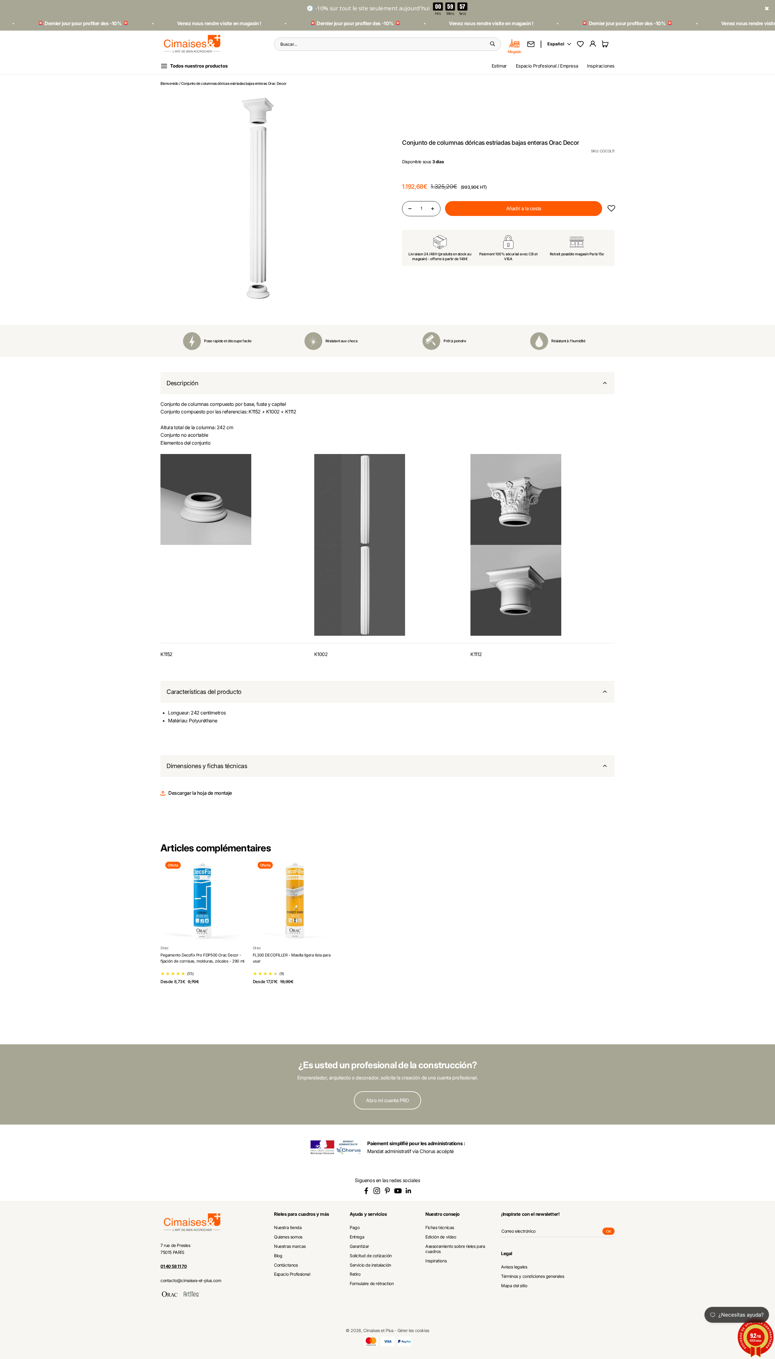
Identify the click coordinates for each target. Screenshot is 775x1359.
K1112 (476, 654)
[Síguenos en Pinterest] (387, 1191)
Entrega (357, 1237)
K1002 (321, 654)
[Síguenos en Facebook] (366, 1191)
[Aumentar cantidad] (432, 208)
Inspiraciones (601, 66)
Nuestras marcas (290, 1246)
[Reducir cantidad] (409, 208)
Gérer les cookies (413, 1330)
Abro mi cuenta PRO (387, 1100)
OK (610, 1232)
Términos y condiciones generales (532, 1276)
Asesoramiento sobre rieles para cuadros (455, 1249)
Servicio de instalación (370, 1265)
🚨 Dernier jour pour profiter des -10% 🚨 (310, 23)
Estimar (499, 66)
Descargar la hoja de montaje (200, 793)
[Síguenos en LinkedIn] (408, 1191)
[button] (611, 208)
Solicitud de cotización (371, 1255)
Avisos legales (514, 1267)
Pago (354, 1227)
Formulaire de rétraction (372, 1283)
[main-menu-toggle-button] (199, 66)
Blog (278, 1255)
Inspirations (436, 1260)
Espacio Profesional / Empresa (547, 66)
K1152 (166, 654)
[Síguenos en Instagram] (377, 1191)
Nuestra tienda (288, 1227)
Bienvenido (169, 83)
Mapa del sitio (514, 1285)
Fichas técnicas (439, 1227)
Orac (164, 948)
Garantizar (359, 1246)
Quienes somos (288, 1237)
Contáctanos (286, 1265)
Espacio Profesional (292, 1274)
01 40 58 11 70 (173, 1266)
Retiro (355, 1274)
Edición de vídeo (440, 1237)
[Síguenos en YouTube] (398, 1191)
